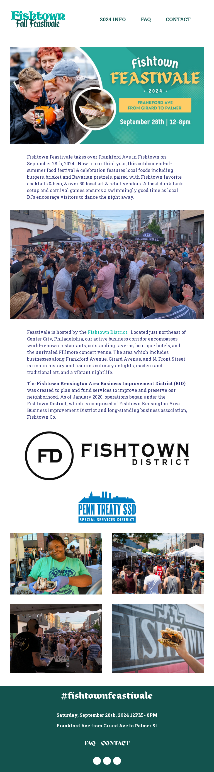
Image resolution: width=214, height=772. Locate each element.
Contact (178, 19)
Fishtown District (107, 332)
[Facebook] (107, 761)
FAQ (146, 19)
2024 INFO (113, 19)
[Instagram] (97, 761)
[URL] (117, 761)
